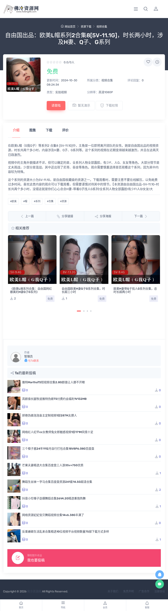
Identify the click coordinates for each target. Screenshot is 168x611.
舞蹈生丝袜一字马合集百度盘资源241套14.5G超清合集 (57, 482)
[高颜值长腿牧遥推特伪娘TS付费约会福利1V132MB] (13, 403)
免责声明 (128, 591)
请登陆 (56, 105)
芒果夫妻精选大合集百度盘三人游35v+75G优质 (52, 465)
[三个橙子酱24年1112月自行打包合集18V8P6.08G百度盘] (13, 452)
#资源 (63, 201)
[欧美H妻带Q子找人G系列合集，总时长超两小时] (135, 259)
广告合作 (144, 591)
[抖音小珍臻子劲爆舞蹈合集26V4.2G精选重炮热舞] (13, 502)
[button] (145, 9)
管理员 (28, 356)
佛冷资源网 (34, 591)
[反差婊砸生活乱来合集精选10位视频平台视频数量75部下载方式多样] (13, 535)
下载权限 (112, 105)
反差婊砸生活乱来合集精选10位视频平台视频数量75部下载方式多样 (65, 531)
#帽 (25, 201)
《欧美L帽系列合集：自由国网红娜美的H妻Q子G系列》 (31, 290)
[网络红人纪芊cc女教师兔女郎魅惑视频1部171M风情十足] (13, 436)
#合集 (50, 201)
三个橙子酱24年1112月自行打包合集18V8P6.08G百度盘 (58, 448)
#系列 (37, 201)
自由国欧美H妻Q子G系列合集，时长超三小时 (83, 290)
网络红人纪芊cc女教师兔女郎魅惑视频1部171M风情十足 (57, 432)
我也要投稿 (36, 560)
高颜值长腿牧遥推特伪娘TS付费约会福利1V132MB (54, 399)
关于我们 (113, 591)
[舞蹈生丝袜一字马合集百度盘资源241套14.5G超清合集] (13, 486)
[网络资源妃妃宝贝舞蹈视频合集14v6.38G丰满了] (13, 519)
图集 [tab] (32, 130)
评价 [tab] (65, 130)
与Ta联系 (33, 360)
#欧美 (13, 201)
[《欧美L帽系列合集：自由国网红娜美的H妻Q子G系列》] (32, 259)
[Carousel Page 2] (83, 311)
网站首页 (70, 26)
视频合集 (101, 26)
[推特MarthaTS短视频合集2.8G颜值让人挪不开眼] (13, 386)
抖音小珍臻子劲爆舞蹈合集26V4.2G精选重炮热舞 (54, 498)
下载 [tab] (49, 130)
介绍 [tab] (16, 130)
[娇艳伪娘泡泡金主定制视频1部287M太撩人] (13, 419)
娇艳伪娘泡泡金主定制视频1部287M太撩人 (49, 415)
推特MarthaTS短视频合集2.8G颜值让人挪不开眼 (53, 382)
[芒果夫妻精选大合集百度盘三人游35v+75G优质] (13, 469)
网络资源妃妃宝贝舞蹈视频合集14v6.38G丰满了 (53, 515)
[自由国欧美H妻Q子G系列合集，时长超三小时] (84, 259)
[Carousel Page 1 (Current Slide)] (79, 311)
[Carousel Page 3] (87, 311)
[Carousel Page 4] (90, 311)
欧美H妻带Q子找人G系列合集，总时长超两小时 (135, 290)
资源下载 (86, 26)
